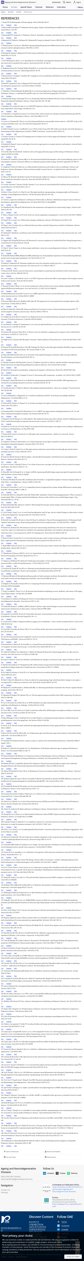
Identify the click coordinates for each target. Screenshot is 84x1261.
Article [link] (18, 12)
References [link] (28, 12)
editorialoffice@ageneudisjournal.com (16, 1179)
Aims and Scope (10, 1157)
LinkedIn (50, 1173)
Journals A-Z (34, 1222)
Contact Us (5, 1190)
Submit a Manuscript (11, 1151)
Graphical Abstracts (37, 1229)
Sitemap (4, 1192)
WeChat (74, 1173)
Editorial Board (51, 1157)
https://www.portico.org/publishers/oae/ (67, 1205)
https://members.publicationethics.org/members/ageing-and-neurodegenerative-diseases (67, 1189)
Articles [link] (11, 12)
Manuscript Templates (53, 1151)
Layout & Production (37, 1227)
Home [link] (3, 12)
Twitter (63, 1173)
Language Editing (36, 1224)
